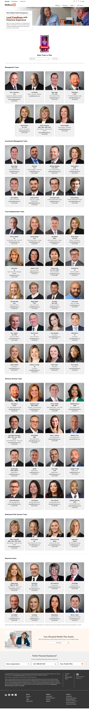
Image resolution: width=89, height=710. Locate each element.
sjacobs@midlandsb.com (34, 409)
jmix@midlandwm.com (34, 472)
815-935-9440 (75, 588)
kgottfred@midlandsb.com (34, 203)
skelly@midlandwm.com (75, 472)
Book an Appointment (13, 664)
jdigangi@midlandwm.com (34, 504)
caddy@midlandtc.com (14, 306)
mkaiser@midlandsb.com (74, 618)
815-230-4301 (14, 100)
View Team (55, 58)
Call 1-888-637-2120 (39, 664)
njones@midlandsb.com (54, 368)
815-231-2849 (34, 410)
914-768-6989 (75, 306)
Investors (27, 699)
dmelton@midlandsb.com (74, 171)
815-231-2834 (55, 203)
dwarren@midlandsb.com (74, 273)
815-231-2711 (75, 275)
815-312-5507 (75, 203)
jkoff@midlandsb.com (34, 271)
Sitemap (66, 678)
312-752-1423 (34, 308)
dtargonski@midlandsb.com (44, 132)
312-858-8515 (34, 243)
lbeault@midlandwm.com (34, 95)
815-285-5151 (75, 620)
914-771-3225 (75, 474)
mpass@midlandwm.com (74, 439)
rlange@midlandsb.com (55, 97)
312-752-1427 (34, 442)
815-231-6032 (34, 204)
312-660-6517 (75, 340)
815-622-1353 (14, 590)
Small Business (14, 1)
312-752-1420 (14, 203)
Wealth (72, 5)
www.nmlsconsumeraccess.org (19, 675)
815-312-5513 (75, 173)
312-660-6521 (75, 507)
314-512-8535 (34, 620)
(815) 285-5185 (54, 370)
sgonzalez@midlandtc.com (54, 336)
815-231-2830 (14, 340)
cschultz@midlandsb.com (54, 409)
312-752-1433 (34, 371)
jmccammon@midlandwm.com (14, 504)
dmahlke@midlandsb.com (14, 618)
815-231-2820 (55, 546)
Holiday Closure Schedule (70, 702)
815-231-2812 (14, 475)
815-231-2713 (75, 410)
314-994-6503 (14, 444)
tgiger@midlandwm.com (54, 474)
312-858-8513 (55, 243)
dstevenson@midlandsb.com (14, 99)
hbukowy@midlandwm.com (75, 201)
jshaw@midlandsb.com (75, 544)
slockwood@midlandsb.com (55, 587)
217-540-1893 (14, 505)
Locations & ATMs (29, 701)
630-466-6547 (14, 620)
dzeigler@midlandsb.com (14, 474)
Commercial (22, 1)
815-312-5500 (55, 275)
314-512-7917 (55, 173)
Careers (27, 697)
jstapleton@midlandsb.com (14, 201)
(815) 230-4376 (14, 370)
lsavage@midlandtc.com (34, 370)
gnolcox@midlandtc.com (74, 338)
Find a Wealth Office (66, 664)
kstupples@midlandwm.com (65, 129)
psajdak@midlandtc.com (34, 306)
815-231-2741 (55, 99)
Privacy (66, 675)
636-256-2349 (75, 99)
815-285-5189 (34, 590)
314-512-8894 (55, 440)
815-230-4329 (55, 620)
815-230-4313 (34, 273)
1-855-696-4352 (69, 696)
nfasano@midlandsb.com (24, 130)
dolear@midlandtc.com (14, 275)
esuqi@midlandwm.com (34, 171)
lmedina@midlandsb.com (54, 618)
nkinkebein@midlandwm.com (54, 171)
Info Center (79, 5)
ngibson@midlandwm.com (74, 97)
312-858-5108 (14, 308)
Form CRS (16, 685)
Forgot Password (49, 696)
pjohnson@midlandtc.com (74, 368)
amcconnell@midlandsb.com (54, 544)
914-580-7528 (34, 340)
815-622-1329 (75, 546)
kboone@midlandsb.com (34, 588)
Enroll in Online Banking (50, 697)
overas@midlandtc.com (75, 305)
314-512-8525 (55, 475)
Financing (65, 5)
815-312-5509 (34, 173)
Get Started (58, 642)
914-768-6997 (75, 370)
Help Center (48, 699)
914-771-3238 (14, 276)
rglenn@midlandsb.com (55, 306)
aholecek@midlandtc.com (14, 368)
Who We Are (28, 696)
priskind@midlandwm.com (34, 440)
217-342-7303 (34, 474)
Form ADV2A (22, 685)
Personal (7, 1)
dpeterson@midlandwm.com (75, 505)
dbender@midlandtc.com (14, 242)
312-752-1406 (55, 338)
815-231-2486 (24, 132)
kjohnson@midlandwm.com (54, 439)
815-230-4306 (44, 134)
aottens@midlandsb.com (14, 588)
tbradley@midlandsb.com (74, 587)
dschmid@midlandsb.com (34, 544)
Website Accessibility (68, 677)
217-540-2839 (55, 410)
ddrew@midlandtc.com (34, 338)
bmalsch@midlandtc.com (54, 242)
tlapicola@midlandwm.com (54, 504)
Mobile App (48, 701)
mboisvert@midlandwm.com (75, 409)
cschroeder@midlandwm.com (14, 442)
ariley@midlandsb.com (34, 618)
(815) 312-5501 (34, 505)
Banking (57, 5)
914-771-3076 (14, 243)
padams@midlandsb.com (14, 338)
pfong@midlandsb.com (55, 273)
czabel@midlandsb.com (55, 201)
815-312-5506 (65, 130)
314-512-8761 (34, 546)
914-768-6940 (55, 505)
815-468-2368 (55, 588)
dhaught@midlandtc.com (34, 242)
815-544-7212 (55, 308)
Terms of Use (67, 673)
